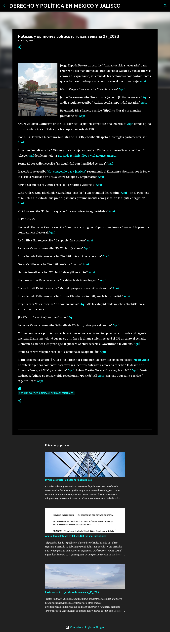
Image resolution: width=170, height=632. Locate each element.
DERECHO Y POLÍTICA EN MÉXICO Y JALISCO (65, 6)
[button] (20, 47)
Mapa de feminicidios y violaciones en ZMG (87, 155)
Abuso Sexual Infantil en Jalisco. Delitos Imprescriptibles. (75, 536)
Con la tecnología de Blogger (87, 627)
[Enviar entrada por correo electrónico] (20, 389)
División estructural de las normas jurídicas (68, 480)
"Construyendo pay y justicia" (66, 171)
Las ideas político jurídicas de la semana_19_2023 (72, 592)
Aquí (143, 81)
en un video (141, 359)
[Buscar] (125, 6)
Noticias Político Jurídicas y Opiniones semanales (46, 393)
